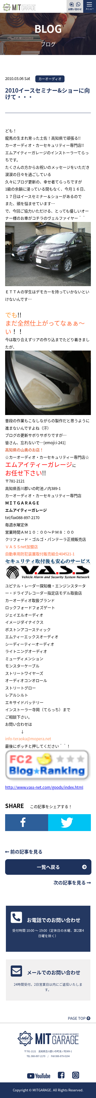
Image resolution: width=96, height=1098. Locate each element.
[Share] (26, 822)
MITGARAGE (42, 1090)
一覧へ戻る (48, 867)
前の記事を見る (25, 851)
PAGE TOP (77, 1018)
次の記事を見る (70, 882)
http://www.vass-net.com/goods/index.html (44, 787)
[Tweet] (69, 822)
